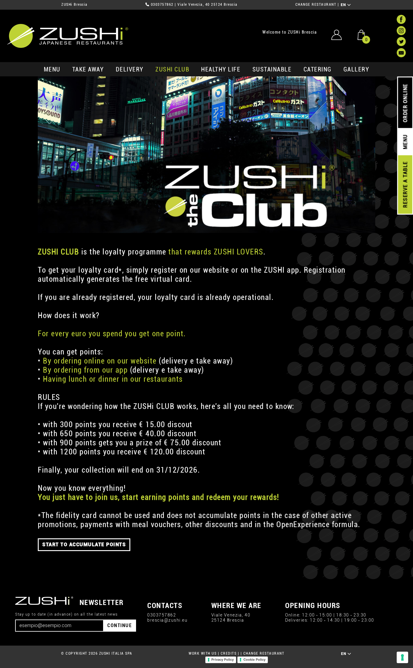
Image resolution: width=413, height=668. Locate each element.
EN (344, 5)
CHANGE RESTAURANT (316, 4)
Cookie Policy (254, 659)
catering (318, 69)
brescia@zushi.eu (167, 620)
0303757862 (162, 4)
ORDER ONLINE (405, 103)
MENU (52, 69)
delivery (130, 69)
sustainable (272, 69)
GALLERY (356, 69)
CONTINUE (119, 625)
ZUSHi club (172, 69)
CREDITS (229, 653)
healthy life (220, 69)
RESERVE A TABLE (405, 184)
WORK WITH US (202, 653)
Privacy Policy (222, 659)
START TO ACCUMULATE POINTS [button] (84, 544)
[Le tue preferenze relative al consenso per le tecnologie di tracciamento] (402, 657)
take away (88, 69)
